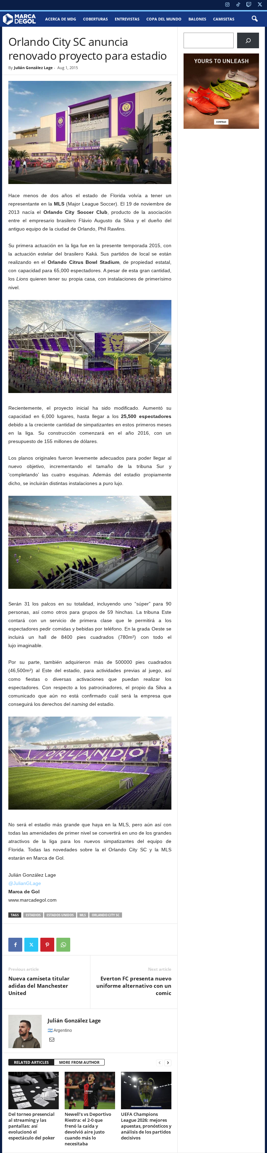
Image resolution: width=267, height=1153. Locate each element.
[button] (254, 19)
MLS (83, 915)
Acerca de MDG (60, 19)
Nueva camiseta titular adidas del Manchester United (39, 985)
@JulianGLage (24, 883)
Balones (197, 19)
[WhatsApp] (63, 945)
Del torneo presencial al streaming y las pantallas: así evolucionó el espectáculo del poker (31, 1126)
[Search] (248, 40)
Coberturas (95, 19)
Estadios (33, 915)
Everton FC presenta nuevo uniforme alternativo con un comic (133, 985)
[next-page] (167, 1062)
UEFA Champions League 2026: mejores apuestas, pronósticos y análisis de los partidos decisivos (146, 1126)
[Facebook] (15, 945)
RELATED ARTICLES (31, 1062)
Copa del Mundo (163, 19)
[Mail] (52, 1040)
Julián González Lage (33, 67)
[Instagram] (227, 5)
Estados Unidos (60, 915)
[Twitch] (249, 5)
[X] (260, 5)
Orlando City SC (106, 915)
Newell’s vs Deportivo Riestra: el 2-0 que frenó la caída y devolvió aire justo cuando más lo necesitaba (88, 1129)
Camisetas (223, 19)
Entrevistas (127, 19)
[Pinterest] (47, 945)
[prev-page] (159, 1062)
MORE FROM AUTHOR (79, 1062)
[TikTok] (238, 5)
